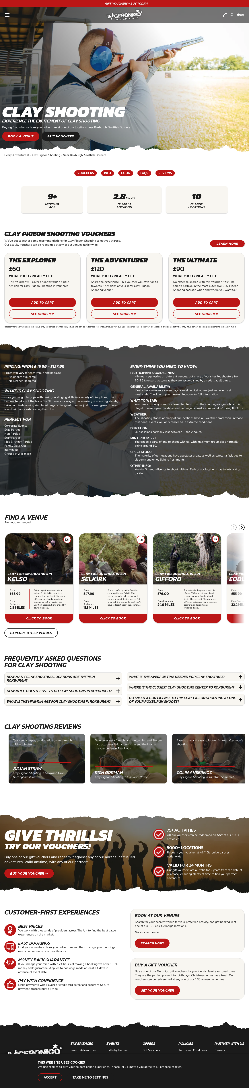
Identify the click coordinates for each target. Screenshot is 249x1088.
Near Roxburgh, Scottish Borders (84, 155)
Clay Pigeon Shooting (46, 155)
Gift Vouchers (151, 1050)
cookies (176, 1067)
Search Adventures (83, 1050)
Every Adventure (16, 155)
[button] (242, 527)
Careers (220, 1050)
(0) (242, 15)
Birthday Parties (117, 1050)
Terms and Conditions (192, 1050)
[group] (39, 578)
